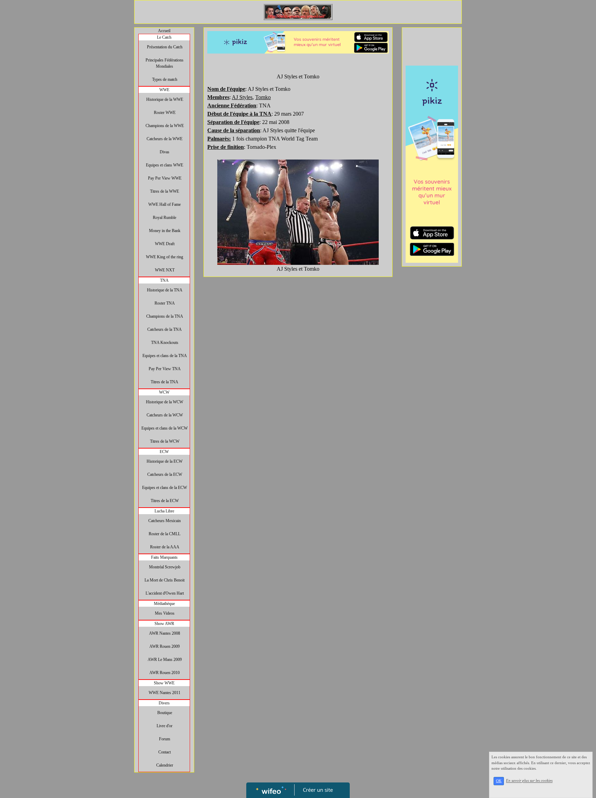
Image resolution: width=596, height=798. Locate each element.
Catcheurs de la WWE (164, 138)
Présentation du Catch (164, 47)
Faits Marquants (164, 557)
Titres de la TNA (164, 381)
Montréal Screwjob (164, 567)
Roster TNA (165, 303)
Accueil (164, 30)
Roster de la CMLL (164, 533)
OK (498, 781)
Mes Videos (165, 613)
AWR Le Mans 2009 (165, 659)
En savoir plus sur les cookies (529, 781)
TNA (164, 280)
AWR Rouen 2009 (164, 646)
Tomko (263, 97)
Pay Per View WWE (164, 178)
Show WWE (164, 683)
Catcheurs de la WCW (165, 415)
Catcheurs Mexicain (164, 520)
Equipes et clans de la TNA (164, 355)
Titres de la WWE (164, 191)
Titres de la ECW (165, 500)
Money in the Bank (164, 230)
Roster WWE (165, 112)
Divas (164, 152)
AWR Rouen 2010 (164, 672)
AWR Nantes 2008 (164, 633)
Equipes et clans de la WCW (164, 428)
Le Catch (164, 37)
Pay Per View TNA (165, 368)
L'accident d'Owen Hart (165, 593)
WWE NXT (165, 270)
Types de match (164, 79)
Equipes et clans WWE (164, 165)
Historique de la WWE (164, 99)
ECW (164, 451)
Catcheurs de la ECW (164, 474)
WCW (164, 392)
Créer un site (318, 789)
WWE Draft (165, 243)
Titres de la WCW (164, 441)
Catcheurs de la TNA (164, 329)
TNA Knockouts (164, 342)
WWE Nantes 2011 (164, 692)
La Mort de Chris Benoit (165, 580)
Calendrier (164, 765)
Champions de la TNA (164, 316)
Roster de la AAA (164, 547)
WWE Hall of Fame (164, 204)
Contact (164, 752)
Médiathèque (164, 603)
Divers (164, 703)
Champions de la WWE (165, 125)
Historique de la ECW (164, 461)
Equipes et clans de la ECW (164, 487)
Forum (164, 739)
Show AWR (164, 623)
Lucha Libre (164, 511)
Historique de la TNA (164, 290)
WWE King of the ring (164, 256)
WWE (164, 89)
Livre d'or (164, 725)
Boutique (164, 712)
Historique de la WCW (164, 402)
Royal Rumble (164, 217)
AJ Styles (242, 97)
